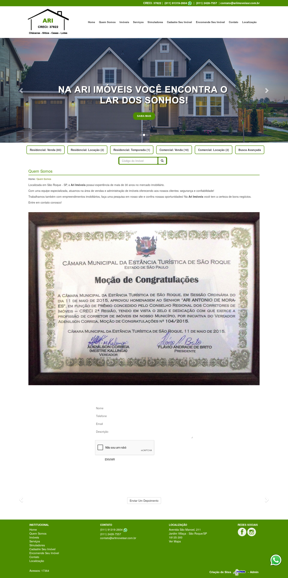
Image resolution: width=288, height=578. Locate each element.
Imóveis (124, 22)
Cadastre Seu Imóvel (179, 22)
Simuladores (155, 22)
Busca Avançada (249, 150)
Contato (233, 22)
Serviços (138, 22)
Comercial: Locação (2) (213, 150)
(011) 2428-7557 (206, 3)
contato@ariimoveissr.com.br (240, 3)
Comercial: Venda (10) (174, 150)
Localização (249, 22)
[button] (21, 90)
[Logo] (48, 22)
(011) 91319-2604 (176, 3)
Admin (254, 572)
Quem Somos (107, 22)
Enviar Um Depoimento (144, 501)
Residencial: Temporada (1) (131, 150)
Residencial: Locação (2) (87, 150)
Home (91, 22)
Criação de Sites (220, 572)
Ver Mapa (175, 541)
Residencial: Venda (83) (45, 150)
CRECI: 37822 (152, 3)
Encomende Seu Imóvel (210, 22)
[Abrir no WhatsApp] (190, 3)
